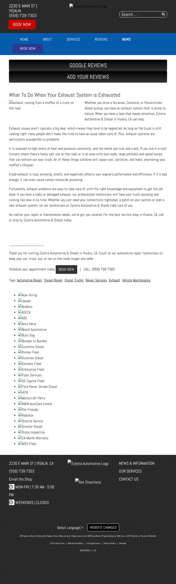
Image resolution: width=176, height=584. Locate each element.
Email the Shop (20, 479)
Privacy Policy (110, 543)
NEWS (126, 39)
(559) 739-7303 (23, 15)
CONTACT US (128, 479)
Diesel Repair (53, 280)
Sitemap (122, 543)
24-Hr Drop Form (57, 543)
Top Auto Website (148, 535)
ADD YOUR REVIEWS (88, 76)
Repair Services (96, 280)
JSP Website (132, 535)
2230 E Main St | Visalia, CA (31, 463)
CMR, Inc (120, 535)
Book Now (22, 24)
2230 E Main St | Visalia (23, 8)
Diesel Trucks (74, 280)
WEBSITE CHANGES (103, 527)
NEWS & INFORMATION (136, 463)
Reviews (101, 39)
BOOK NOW (66, 269)
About (47, 39)
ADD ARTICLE (85, 550)
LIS (95, 550)
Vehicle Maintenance (136, 280)
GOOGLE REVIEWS (88, 65)
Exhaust (114, 280)
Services (73, 39)
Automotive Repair (29, 280)
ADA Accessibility (75, 543)
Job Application (93, 543)
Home (24, 39)
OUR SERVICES (130, 471)
